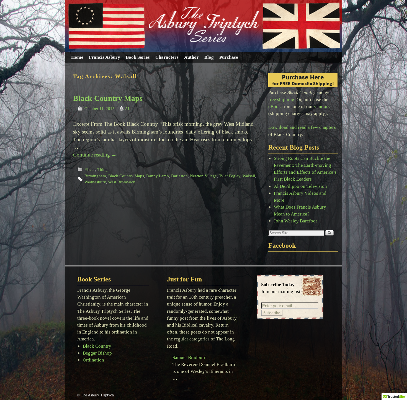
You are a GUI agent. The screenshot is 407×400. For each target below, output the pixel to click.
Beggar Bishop (97, 353)
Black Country (97, 346)
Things (103, 169)
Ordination (93, 360)
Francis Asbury (104, 57)
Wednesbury (95, 182)
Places (89, 169)
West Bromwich (121, 182)
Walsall (249, 176)
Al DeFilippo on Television (300, 186)
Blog (209, 57)
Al (127, 108)
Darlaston (179, 176)
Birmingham (95, 176)
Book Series (138, 57)
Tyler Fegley (229, 176)
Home (77, 57)
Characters (167, 57)
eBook (274, 106)
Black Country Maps (108, 98)
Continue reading (95, 155)
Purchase (228, 57)
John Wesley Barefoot (295, 221)
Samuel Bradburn (189, 357)
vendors (322, 106)
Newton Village (203, 176)
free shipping (281, 99)
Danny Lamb (157, 176)
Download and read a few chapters (302, 127)
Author (191, 57)
